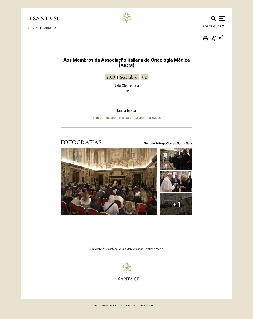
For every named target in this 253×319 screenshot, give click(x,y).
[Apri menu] (221, 18)
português (211, 27)
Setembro (44, 28)
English (98, 117)
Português (154, 117)
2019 (31, 28)
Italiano (139, 117)
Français (125, 117)
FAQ (96, 305)
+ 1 (176, 204)
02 (144, 77)
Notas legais (109, 305)
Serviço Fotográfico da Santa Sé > (168, 143)
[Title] (221, 38)
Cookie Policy (127, 305)
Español (110, 117)
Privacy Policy (147, 305)
